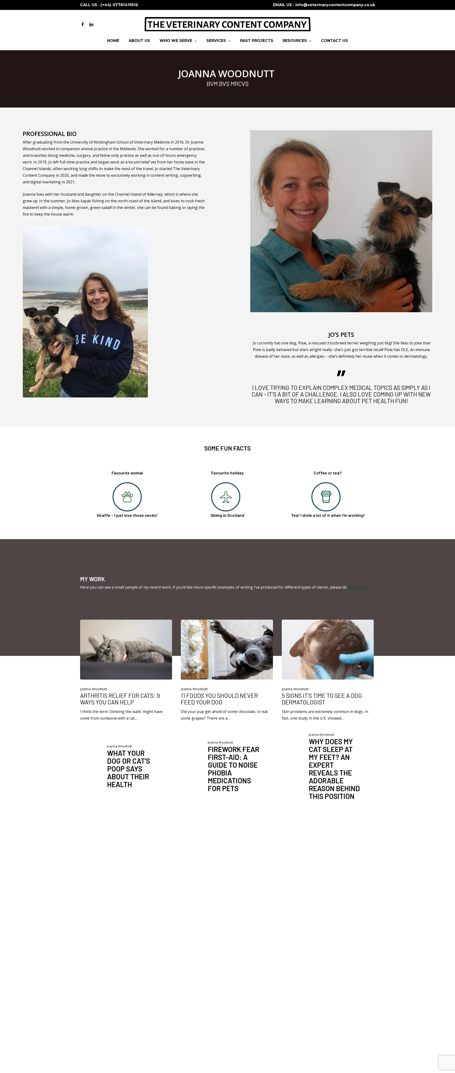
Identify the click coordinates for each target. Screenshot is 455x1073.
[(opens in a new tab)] (126, 670)
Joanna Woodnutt (93, 689)
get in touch (358, 587)
